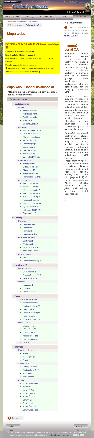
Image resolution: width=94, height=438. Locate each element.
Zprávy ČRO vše (29, 406)
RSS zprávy (80, 431)
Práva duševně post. (31, 173)
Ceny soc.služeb (29, 150)
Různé (64, 16)
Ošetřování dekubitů (26, 237)
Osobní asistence (11, 16)
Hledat (71, 2)
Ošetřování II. (28, 244)
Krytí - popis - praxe (31, 251)
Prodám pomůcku (30, 117)
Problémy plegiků (30, 144)
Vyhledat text (23, 342)
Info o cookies (28, 377)
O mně (25, 360)
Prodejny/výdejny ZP (31, 306)
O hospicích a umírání (32, 275)
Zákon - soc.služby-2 (31, 190)
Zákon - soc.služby (30, 183)
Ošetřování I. (28, 241)
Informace (81, 16)
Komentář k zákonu (31, 200)
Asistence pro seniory (31, 140)
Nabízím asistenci (30, 114)
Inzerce (21, 107)
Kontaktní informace (26, 350)
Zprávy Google (29, 393)
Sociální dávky (29, 147)
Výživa (25, 257)
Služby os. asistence (31, 137)
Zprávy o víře (28, 403)
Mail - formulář (29, 357)
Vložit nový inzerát (30, 124)
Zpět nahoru (17, 418)
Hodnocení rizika (30, 234)
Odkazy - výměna (30, 367)
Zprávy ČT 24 (28, 396)
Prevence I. (27, 228)
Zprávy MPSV (28, 390)
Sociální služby (29, 154)
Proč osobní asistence (32, 130)
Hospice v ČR (28, 285)
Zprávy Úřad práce (30, 410)
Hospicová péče (47, 16)
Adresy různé (27, 21)
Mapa (77, 2)
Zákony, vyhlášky (25, 180)
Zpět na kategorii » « (25, 25)
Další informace (24, 323)
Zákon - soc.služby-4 (31, 197)
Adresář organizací (30, 336)
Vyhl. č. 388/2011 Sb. (31, 207)
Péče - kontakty (29, 316)
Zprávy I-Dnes (28, 400)
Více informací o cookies (59, 435)
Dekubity (29, 16)
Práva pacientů (24, 160)
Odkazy (59, 2)
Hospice (21, 282)
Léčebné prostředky (31, 247)
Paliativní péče (29, 292)
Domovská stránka (36, 2)
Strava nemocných (25, 254)
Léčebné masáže (30, 329)
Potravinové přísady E (32, 261)
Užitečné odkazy (29, 332)
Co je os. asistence (30, 134)
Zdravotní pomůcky (30, 303)
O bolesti (26, 288)
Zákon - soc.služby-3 (31, 193)
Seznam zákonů (29, 213)
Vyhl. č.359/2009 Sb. (31, 157)
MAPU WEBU (71, 35)
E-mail (10, 431)
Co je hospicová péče (32, 272)
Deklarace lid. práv (30, 167)
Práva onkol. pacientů (32, 177)
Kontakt (52, 2)
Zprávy (65, 2)
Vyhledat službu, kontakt (28, 299)
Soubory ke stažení (31, 370)
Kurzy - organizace (30, 339)
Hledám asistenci (30, 111)
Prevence (22, 221)
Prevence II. (28, 231)
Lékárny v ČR (28, 309)
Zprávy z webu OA (30, 383)
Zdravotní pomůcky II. (31, 319)
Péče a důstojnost (30, 278)
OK (78, 435)
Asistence (22, 127)
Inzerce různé (28, 120)
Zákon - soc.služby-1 (31, 187)
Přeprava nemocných (31, 313)
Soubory (46, 2)
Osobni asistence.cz (7, 1)
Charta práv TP (29, 170)
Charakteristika (29, 224)
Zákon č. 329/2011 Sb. (32, 203)
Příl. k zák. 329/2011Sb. (32, 210)
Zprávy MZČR (28, 387)
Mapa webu (35, 21)
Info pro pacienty (29, 326)
